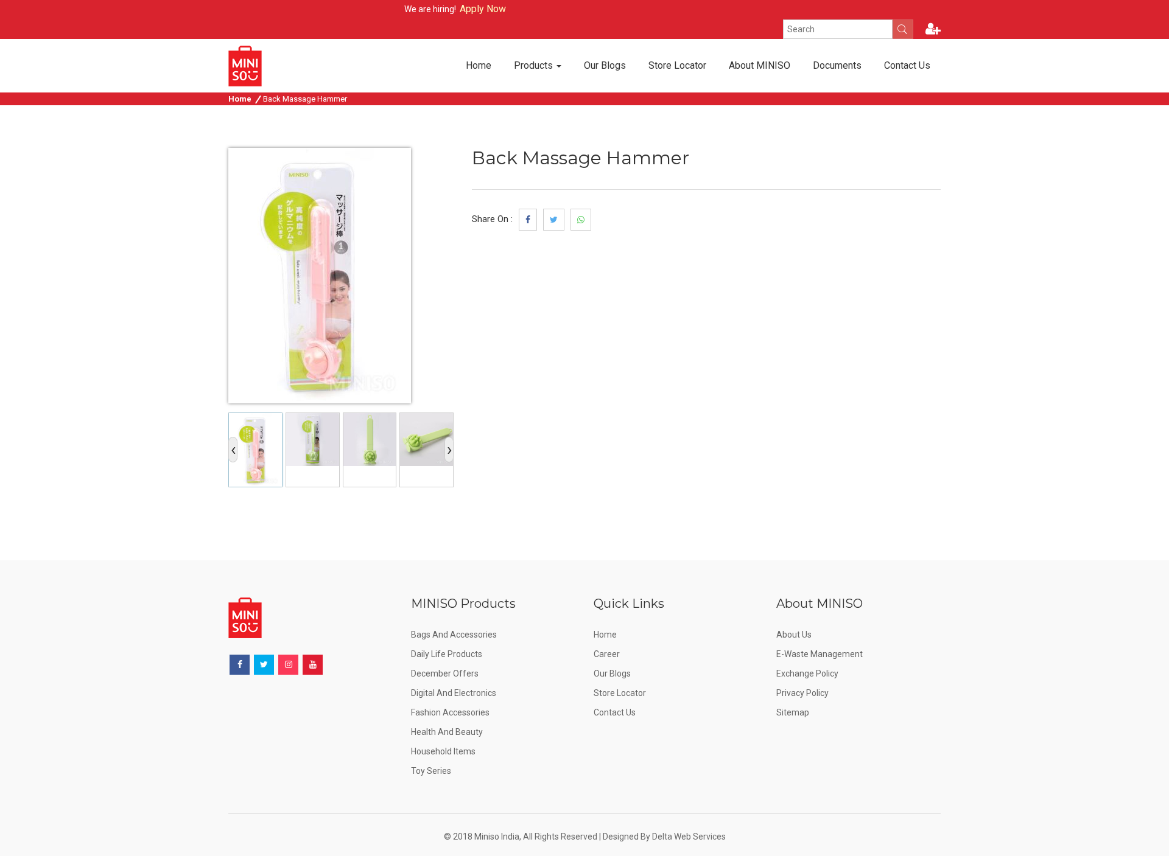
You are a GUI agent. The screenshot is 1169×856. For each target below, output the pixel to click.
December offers (445, 673)
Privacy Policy (802, 693)
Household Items (443, 751)
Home (478, 65)
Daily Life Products (446, 654)
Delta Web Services (689, 836)
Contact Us (907, 65)
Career (607, 654)
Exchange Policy (807, 673)
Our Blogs (605, 65)
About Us (794, 634)
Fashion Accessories (450, 712)
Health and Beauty (447, 732)
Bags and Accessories (454, 634)
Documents (837, 65)
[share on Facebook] (528, 219)
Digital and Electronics (453, 693)
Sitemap (792, 712)
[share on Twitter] (553, 219)
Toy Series (431, 771)
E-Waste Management (819, 654)
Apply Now (468, 9)
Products (534, 65)
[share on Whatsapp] (580, 219)
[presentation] (232, 449)
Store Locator (677, 65)
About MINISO (759, 65)
